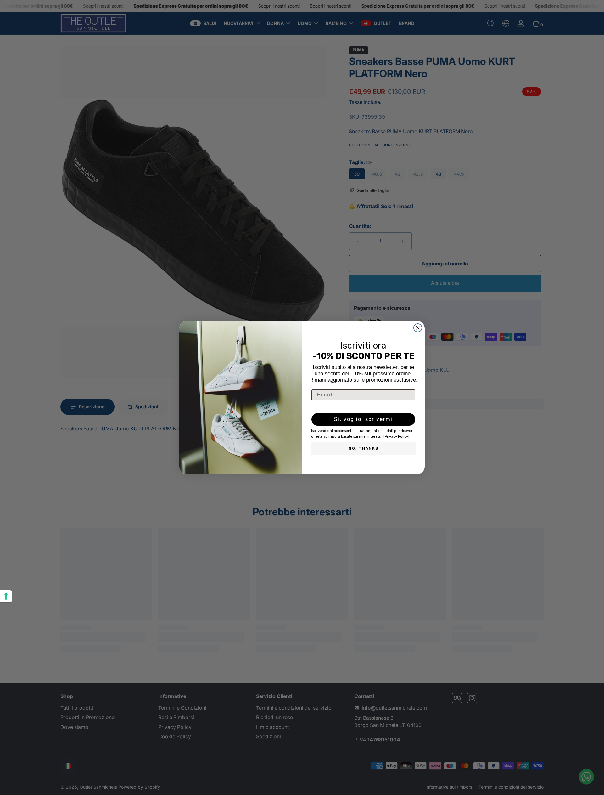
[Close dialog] (418, 328)
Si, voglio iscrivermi (363, 419)
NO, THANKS (363, 448)
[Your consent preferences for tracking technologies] (6, 596)
